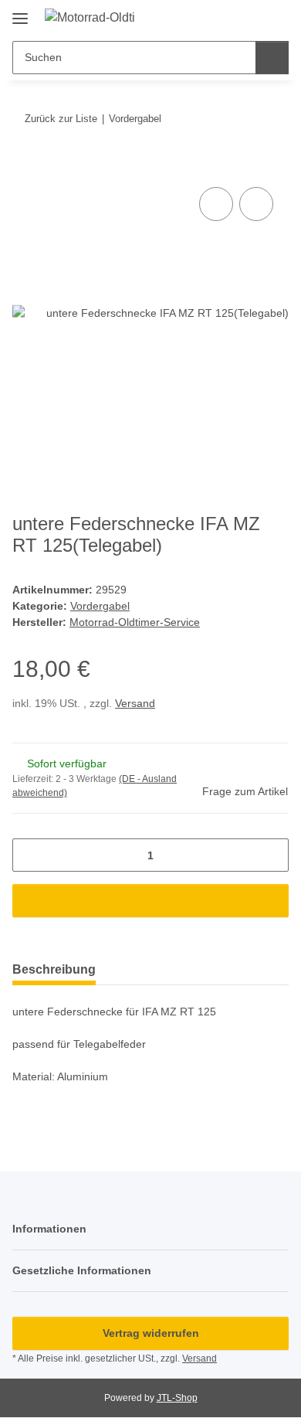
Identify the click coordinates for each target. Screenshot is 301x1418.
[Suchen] (272, 57)
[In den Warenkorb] (24, 166)
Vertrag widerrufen (151, 1333)
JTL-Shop (177, 1397)
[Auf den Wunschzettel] (256, 204)
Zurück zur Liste (61, 118)
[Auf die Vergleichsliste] (216, 204)
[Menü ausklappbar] (20, 12)
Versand (135, 703)
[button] (228, 17)
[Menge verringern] (29, 855)
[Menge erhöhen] (271, 855)
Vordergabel (100, 606)
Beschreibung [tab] (54, 969)
